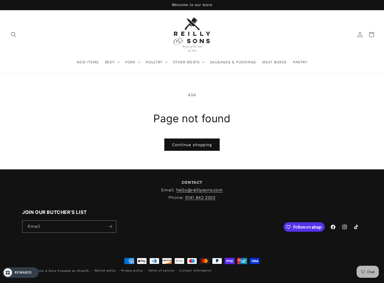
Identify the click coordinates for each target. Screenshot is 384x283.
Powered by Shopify (73, 271)
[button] (13, 34)
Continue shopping (192, 144)
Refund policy (105, 270)
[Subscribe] (110, 226)
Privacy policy (132, 270)
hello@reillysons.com (199, 189)
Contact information (195, 270)
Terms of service (161, 270)
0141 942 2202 (200, 197)
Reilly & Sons (47, 271)
